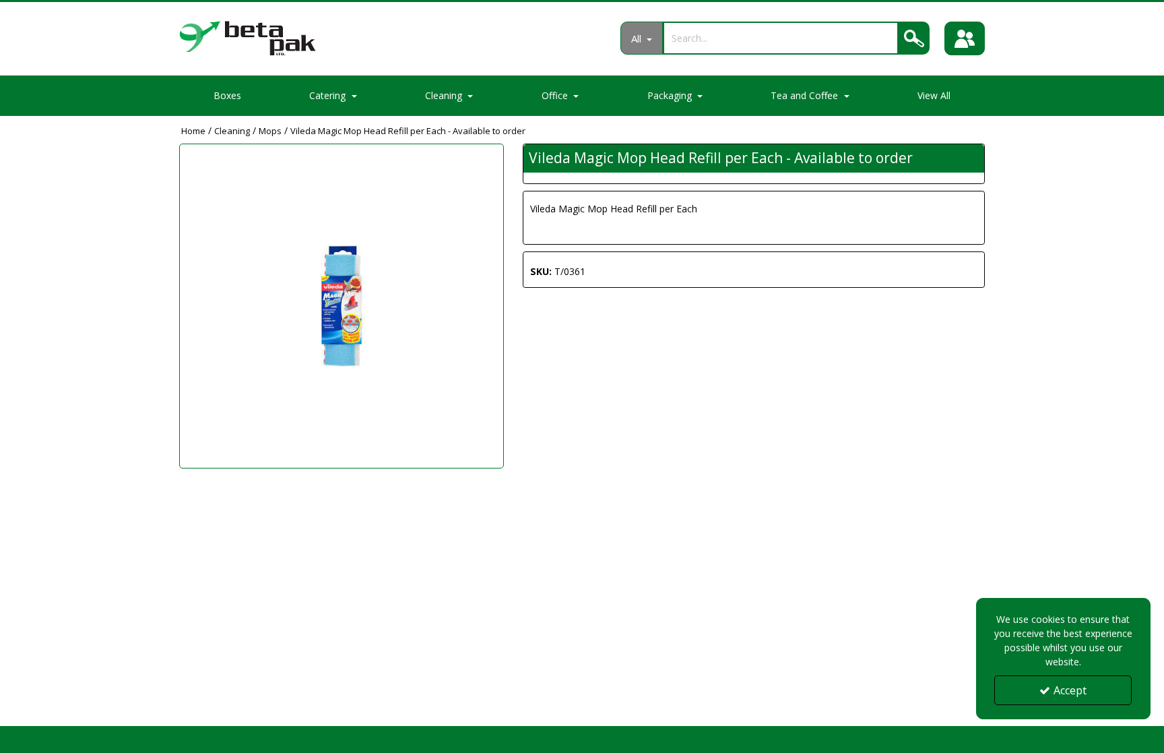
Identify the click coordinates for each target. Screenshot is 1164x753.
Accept (1070, 690)
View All (933, 95)
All (637, 38)
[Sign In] (964, 38)
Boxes (227, 95)
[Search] (914, 38)
